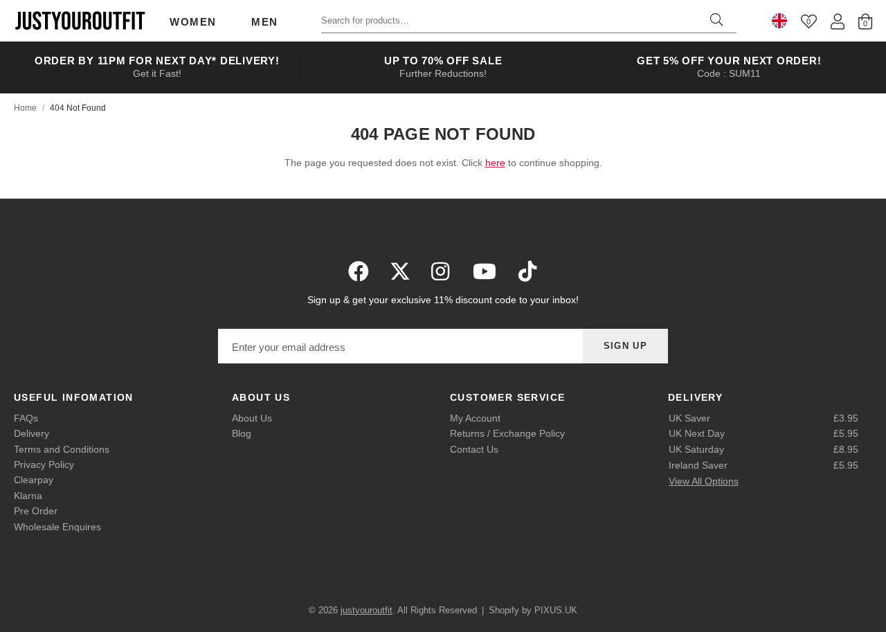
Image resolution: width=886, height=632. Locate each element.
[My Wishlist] (809, 21)
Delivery (31, 433)
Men (264, 22)
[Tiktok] (527, 271)
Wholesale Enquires (57, 526)
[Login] (837, 21)
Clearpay (33, 479)
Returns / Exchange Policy (507, 433)
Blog (241, 433)
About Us (252, 418)
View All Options (704, 481)
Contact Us (474, 449)
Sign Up (625, 346)
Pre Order (35, 510)
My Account (475, 418)
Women (193, 22)
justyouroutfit (79, 21)
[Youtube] (484, 271)
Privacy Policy (44, 464)
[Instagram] (441, 271)
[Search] (716, 20)
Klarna (28, 495)
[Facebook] (358, 271)
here (495, 162)
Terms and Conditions (61, 449)
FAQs (26, 418)
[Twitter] (400, 271)
